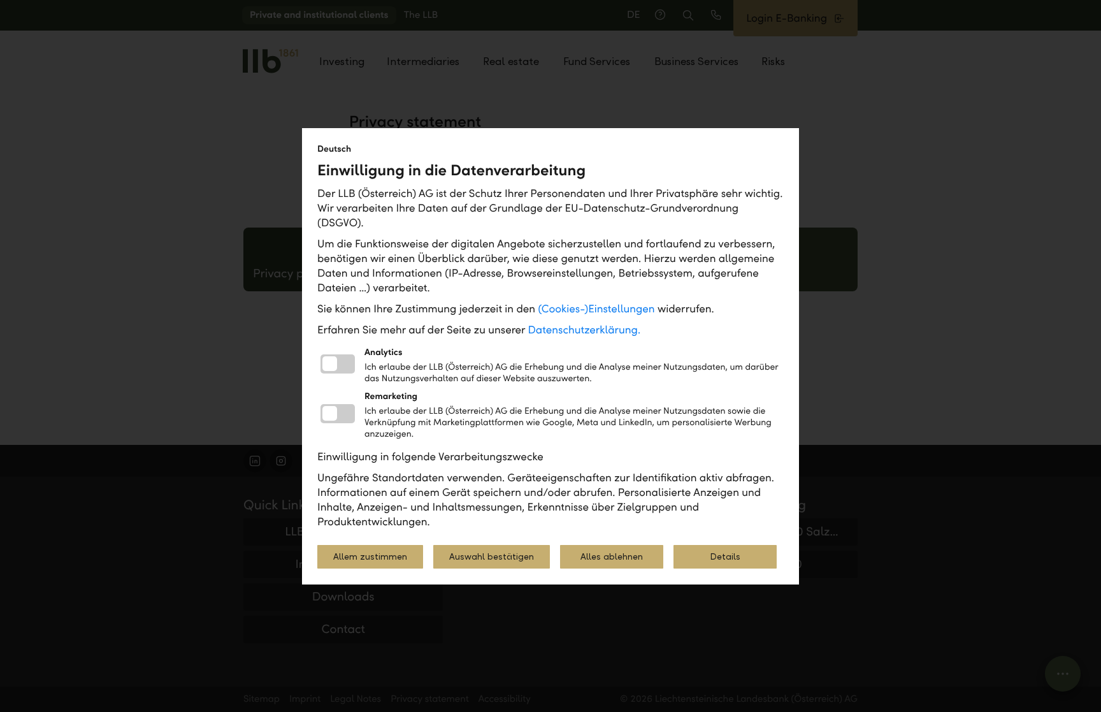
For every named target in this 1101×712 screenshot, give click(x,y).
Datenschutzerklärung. (584, 330)
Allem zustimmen (370, 556)
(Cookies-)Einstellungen (596, 309)
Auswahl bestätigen (491, 556)
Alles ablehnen (611, 556)
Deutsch (334, 148)
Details (725, 556)
